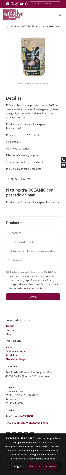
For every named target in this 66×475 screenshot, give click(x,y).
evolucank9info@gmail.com (30, 422)
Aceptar (50, 466)
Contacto (11, 329)
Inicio (8, 346)
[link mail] (63, 165)
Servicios (11, 355)
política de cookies (45, 458)
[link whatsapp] (26, 3)
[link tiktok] (16, 3)
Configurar (17, 466)
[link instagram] (12, 3)
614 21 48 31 (25, 416)
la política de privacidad (39, 280)
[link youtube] (22, 3)
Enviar (33, 296)
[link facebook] (7, 3)
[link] (13, 14)
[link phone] (63, 159)
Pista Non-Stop (15, 359)
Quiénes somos (15, 351)
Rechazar (34, 466)
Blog (8, 333)
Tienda (9, 325)
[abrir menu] (60, 14)
